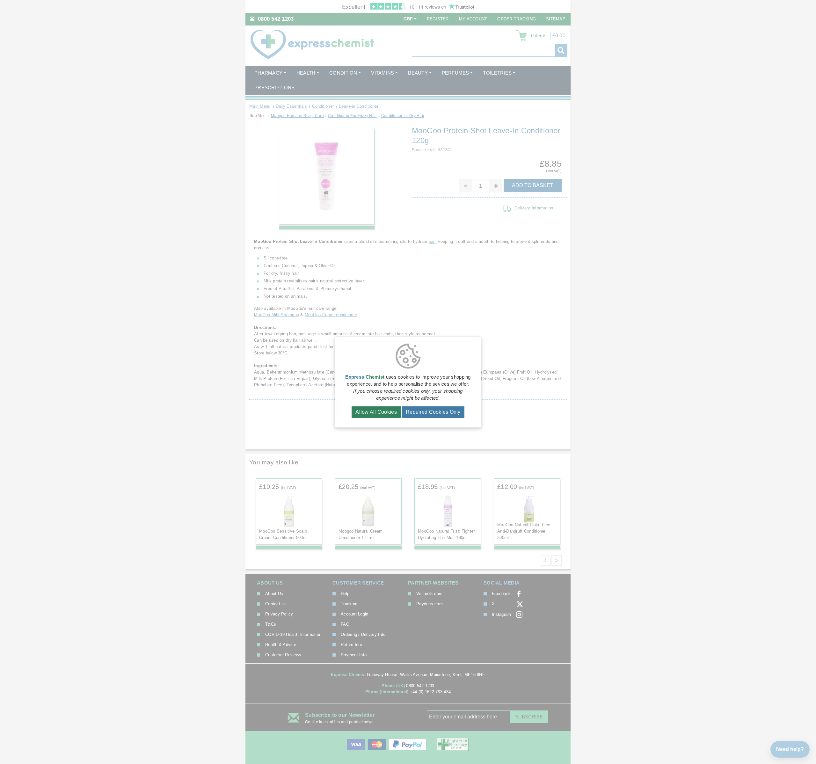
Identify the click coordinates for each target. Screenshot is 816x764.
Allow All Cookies (376, 412)
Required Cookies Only (433, 412)
